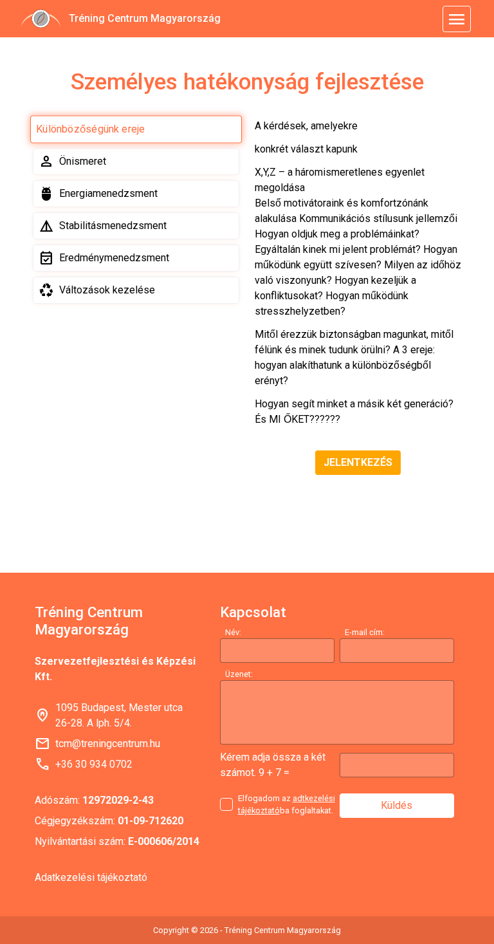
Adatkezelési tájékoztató (91, 877)
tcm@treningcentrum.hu (107, 743)
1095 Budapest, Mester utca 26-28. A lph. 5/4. (119, 715)
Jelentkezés (358, 462)
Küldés (396, 805)
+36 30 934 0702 (94, 764)
